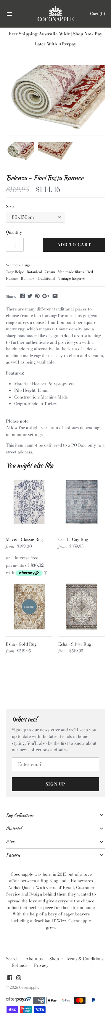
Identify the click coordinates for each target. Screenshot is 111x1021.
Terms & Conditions (84, 958)
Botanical (34, 272)
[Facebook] (9, 978)
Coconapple (28, 987)
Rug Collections (19, 815)
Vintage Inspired (71, 278)
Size (10, 206)
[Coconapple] (55, 14)
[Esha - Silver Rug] (81, 606)
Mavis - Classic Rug (24, 539)
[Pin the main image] (37, 296)
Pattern (13, 855)
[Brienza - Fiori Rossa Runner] (55, 100)
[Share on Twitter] (30, 296)
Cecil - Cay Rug (73, 539)
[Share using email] (55, 296)
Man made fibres (71, 272)
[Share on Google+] (45, 296)
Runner (12, 278)
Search (12, 958)
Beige (19, 272)
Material (14, 828)
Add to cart (74, 244)
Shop (54, 958)
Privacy (41, 965)
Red (89, 272)
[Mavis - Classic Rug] (29, 502)
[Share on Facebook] (22, 296)
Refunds (19, 965)
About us (34, 958)
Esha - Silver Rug (74, 644)
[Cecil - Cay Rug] (81, 502)
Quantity (14, 232)
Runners (27, 278)
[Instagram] (18, 978)
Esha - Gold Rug (21, 644)
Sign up (55, 784)
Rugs (26, 265)
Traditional (46, 278)
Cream (50, 272)
